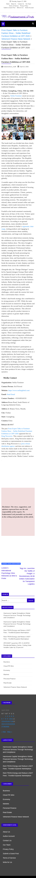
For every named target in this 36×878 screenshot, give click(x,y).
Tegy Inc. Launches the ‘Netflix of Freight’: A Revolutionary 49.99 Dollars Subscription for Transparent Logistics (27, 576)
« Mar (3, 732)
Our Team (28, 4)
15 (6, 721)
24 (10, 724)
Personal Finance (10, 679)
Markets (6, 674)
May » (9, 732)
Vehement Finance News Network (11, 563)
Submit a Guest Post (9, 7)
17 (10, 721)
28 (4, 727)
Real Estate (8, 683)
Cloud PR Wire (9, 666)
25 (12, 724)
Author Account (29, 7)
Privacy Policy (24, 6)
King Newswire (6, 436)
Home (8, 4)
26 (14, 724)
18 (12, 721)
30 (8, 727)
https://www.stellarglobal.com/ (19, 390)
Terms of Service (14, 6)
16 (8, 721)
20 (2, 724)
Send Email (11, 394)
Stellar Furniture (16, 96)
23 (8, 724)
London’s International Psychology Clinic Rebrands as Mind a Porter (9, 573)
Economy (7, 670)
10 (10, 719)
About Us (13, 4)
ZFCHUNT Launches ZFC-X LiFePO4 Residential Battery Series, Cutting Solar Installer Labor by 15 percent (17, 645)
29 (6, 727)
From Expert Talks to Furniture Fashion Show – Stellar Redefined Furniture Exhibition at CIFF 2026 (16, 431)
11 (12, 719)
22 (6, 724)
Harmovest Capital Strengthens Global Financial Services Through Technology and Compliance (17, 615)
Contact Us (21, 4)
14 (4, 721)
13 (2, 721)
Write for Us (20, 7)
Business (7, 662)
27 (2, 727)
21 (4, 724)
